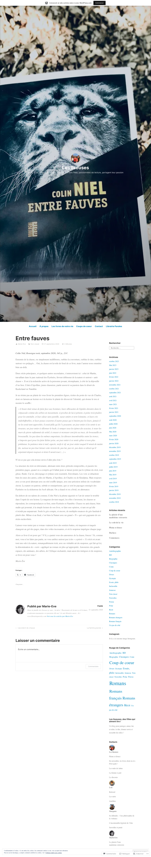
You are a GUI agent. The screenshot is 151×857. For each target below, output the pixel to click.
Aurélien (112, 801)
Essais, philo (113, 582)
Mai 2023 (112, 365)
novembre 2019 (115, 451)
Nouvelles (113, 598)
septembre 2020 (115, 416)
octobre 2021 (114, 388)
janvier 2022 (113, 381)
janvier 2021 (113, 412)
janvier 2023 (113, 369)
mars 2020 (113, 435)
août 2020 (113, 420)
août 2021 (113, 396)
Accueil (32, 326)
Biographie (113, 559)
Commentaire (93, 666)
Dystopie (112, 578)
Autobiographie (115, 551)
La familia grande (94, 628)
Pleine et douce (115, 527)
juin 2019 (112, 470)
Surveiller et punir (115, 827)
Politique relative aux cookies (54, 853)
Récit (111, 609)
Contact (99, 326)
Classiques (113, 562)
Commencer (99, 3)
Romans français (115, 621)
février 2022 (113, 377)
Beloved (112, 792)
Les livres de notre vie (62, 326)
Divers (111, 574)
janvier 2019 (113, 490)
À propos (44, 326)
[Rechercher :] (121, 347)
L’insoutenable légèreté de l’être (121, 823)
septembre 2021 (115, 392)
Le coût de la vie (116, 522)
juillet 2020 (113, 424)
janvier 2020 (113, 443)
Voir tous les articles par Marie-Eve (60, 616)
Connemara (114, 537)
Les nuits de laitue (116, 768)
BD (110, 555)
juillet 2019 (113, 467)
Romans (112, 613)
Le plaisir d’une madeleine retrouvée (118, 516)
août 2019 (113, 463)
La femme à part (115, 773)
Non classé (35, 344)
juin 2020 (112, 427)
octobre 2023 (114, 361)
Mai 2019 (112, 474)
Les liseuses (75, 167)
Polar (111, 605)
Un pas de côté (114, 625)
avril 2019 (113, 478)
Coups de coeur (84, 326)
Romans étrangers (115, 617)
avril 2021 (113, 400)
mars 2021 (113, 404)
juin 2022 (112, 373)
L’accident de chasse (25, 628)
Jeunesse (112, 590)
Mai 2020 (112, 431)
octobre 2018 (114, 502)
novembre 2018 (115, 498)
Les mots (112, 796)
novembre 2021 (115, 384)
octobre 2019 (114, 455)
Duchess (112, 532)
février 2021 (113, 408)
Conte (111, 566)
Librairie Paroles (114, 326)
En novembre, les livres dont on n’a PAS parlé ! (122, 762)
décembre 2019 (115, 447)
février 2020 (113, 439)
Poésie (111, 602)
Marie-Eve (22, 344)
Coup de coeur (114, 570)
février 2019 (113, 486)
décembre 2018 (115, 494)
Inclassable (113, 586)
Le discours (113, 777)
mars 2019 (113, 482)
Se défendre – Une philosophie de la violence (121, 817)
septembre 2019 (115, 459)
